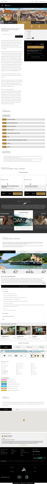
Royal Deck (18, 347)
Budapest (6, 409)
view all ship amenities (23, 286)
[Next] (46, 220)
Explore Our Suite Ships (4, 449)
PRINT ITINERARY (19, 36)
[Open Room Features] (14, 337)
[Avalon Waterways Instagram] (39, 454)
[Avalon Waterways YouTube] (33, 454)
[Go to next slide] (46, 184)
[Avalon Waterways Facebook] (36, 454)
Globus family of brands (4, 1)
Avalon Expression (8, 251)
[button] (24, 421)
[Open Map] (30, 38)
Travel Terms (12, 471)
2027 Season (24, 22)
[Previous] (1, 220)
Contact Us (12, 449)
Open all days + (6, 115)
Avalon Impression (23, 251)
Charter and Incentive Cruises (24, 452)
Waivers (12, 453)
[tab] (6, 347)
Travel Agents (22, 449)
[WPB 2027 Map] (27, 180)
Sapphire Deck (29, 347)
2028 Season (38, 22)
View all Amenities (23, 444)
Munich (17, 409)
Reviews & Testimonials (4, 452)
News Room (22, 455)
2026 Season (10, 22)
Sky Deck (6, 347)
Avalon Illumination (38, 251)
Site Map (12, 452)
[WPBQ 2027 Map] (4, 180)
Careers (21, 453)
